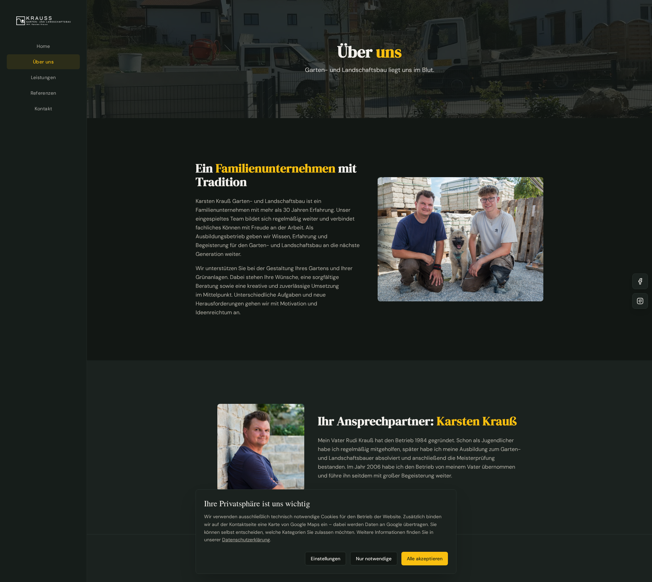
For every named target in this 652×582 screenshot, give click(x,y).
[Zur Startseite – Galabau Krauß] (43, 20)
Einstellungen (325, 559)
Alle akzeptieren (424, 559)
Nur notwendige (374, 559)
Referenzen (43, 93)
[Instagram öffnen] (640, 301)
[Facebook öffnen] (640, 281)
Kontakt (43, 109)
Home (43, 46)
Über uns (43, 62)
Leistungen (43, 77)
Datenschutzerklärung (246, 540)
